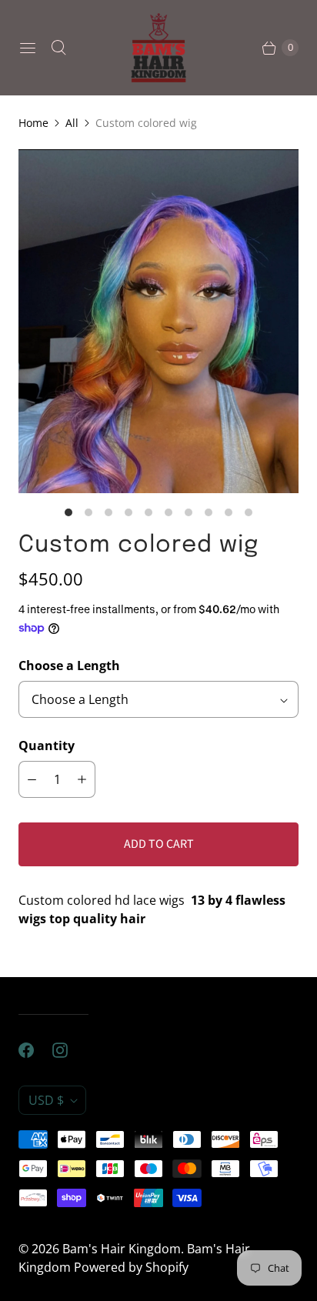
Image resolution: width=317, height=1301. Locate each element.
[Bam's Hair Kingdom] (158, 47)
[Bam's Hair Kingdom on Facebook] (35, 1050)
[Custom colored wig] (158, 321)
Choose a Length (69, 665)
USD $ (46, 1100)
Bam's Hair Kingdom (121, 1248)
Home (33, 122)
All (71, 122)
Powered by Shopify (131, 1267)
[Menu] (27, 47)
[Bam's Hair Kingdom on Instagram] (69, 1050)
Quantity (46, 745)
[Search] (58, 47)
